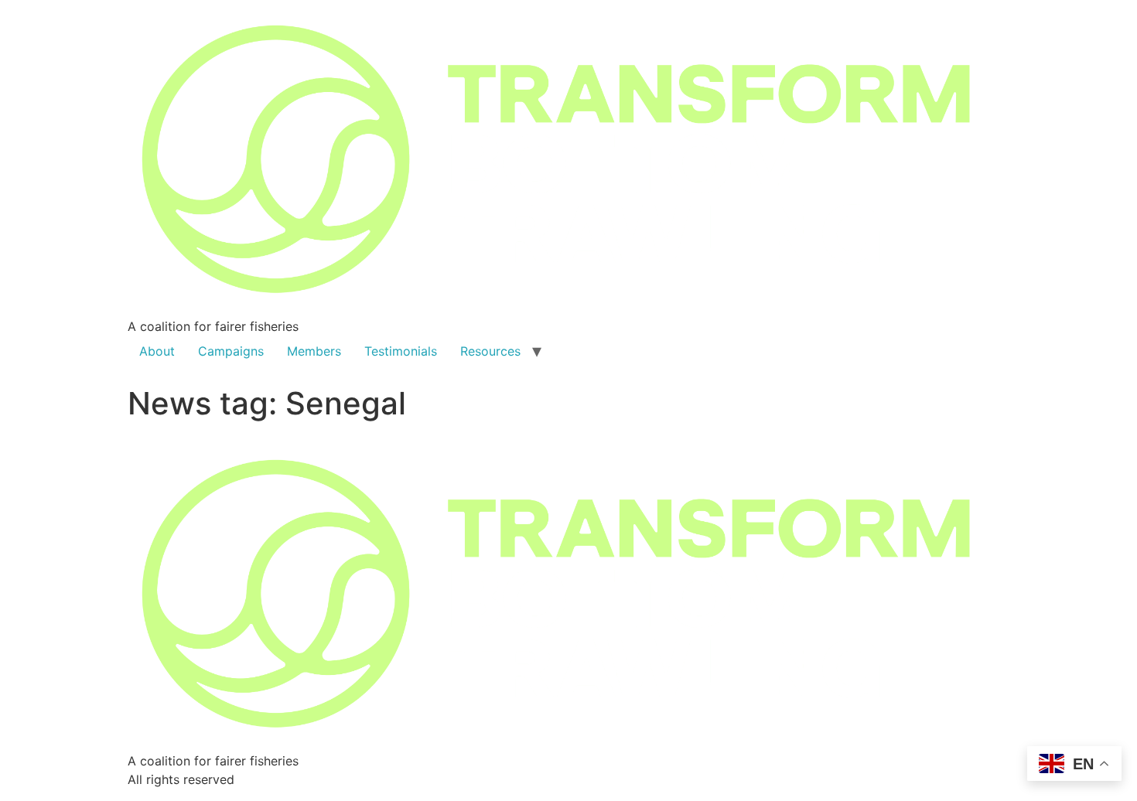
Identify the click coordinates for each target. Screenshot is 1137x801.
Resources (490, 351)
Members (314, 351)
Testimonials (400, 351)
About (157, 351)
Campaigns (231, 351)
